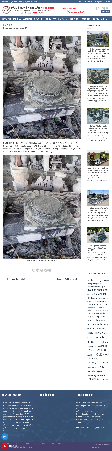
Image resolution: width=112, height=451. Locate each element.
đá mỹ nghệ (96, 375)
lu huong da (103, 316)
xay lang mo (93, 362)
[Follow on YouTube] (107, 8)
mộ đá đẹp (101, 354)
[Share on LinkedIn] (50, 270)
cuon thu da (91, 287)
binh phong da (96, 280)
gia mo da (102, 301)
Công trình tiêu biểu (85, 2)
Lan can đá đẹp (55, 444)
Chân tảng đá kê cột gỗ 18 (66, 279)
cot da (105, 284)
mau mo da (95, 332)
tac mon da (102, 359)
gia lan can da (95, 298)
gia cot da (90, 294)
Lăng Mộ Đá (27, 18)
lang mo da (100, 313)
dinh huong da (100, 287)
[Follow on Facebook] (98, 8)
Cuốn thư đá (58, 18)
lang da (93, 313)
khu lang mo (93, 304)
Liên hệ (104, 18)
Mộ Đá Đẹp (38, 18)
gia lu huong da (94, 301)
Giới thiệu (17, 18)
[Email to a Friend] (42, 270)
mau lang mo (98, 328)
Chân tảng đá (7, 25)
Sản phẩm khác (72, 18)
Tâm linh (107, 2)
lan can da (98, 310)
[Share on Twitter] (38, 270)
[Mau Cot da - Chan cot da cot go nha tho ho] (42, 207)
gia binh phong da (97, 290)
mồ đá (104, 346)
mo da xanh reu (100, 342)
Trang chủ (6, 18)
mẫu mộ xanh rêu (94, 346)
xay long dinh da (94, 367)
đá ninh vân (102, 379)
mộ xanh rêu (92, 350)
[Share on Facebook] (34, 270)
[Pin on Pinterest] (46, 270)
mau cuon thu (95, 324)
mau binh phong (96, 320)
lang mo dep (93, 316)
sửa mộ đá (92, 358)
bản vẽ (101, 284)
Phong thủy (98, 2)
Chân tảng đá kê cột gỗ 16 (17, 279)
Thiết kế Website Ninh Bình (101, 445)
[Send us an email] (103, 8)
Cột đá (48, 18)
